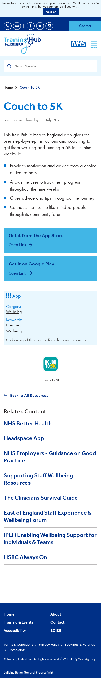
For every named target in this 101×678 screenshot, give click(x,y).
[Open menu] (94, 43)
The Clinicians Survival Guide (41, 497)
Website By (79, 659)
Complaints (17, 650)
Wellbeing (14, 311)
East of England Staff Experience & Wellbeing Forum (47, 516)
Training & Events (18, 622)
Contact (85, 25)
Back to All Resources (28, 395)
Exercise (12, 325)
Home (9, 87)
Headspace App (24, 438)
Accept (51, 12)
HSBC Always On (25, 557)
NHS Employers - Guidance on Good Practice (50, 456)
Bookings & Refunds (80, 644)
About (55, 614)
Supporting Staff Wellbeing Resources (38, 479)
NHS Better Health (28, 423)
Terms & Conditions (19, 644)
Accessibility (15, 630)
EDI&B (56, 630)
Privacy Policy (49, 644)
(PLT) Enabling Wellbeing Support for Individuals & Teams (50, 538)
